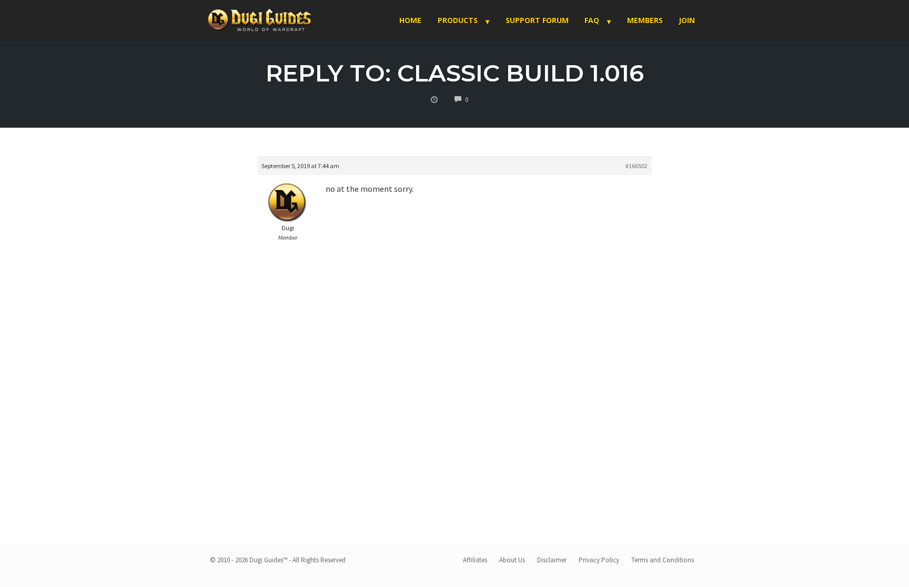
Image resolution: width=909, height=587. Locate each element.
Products (458, 20)
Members (645, 20)
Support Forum (537, 20)
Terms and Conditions (662, 559)
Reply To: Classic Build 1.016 (455, 72)
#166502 (636, 166)
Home (410, 20)
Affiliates (475, 559)
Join (687, 20)
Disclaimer (552, 559)
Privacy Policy (599, 559)
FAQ (591, 20)
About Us (512, 559)
